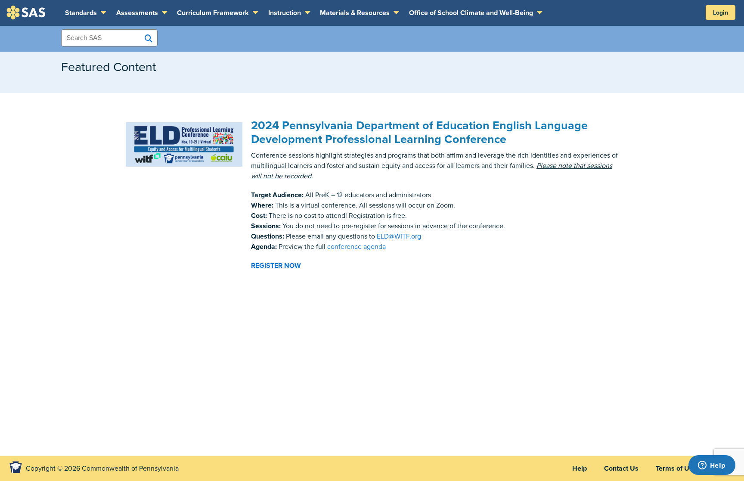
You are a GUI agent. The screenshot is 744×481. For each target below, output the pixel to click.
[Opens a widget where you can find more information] (711, 466)
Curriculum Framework (214, 13)
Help (579, 468)
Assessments (138, 13)
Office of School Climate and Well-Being (472, 13)
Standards (82, 13)
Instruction (285, 13)
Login (720, 12)
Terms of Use (676, 468)
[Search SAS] (148, 38)
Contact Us (621, 468)
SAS (27, 12)
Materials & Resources (355, 13)
